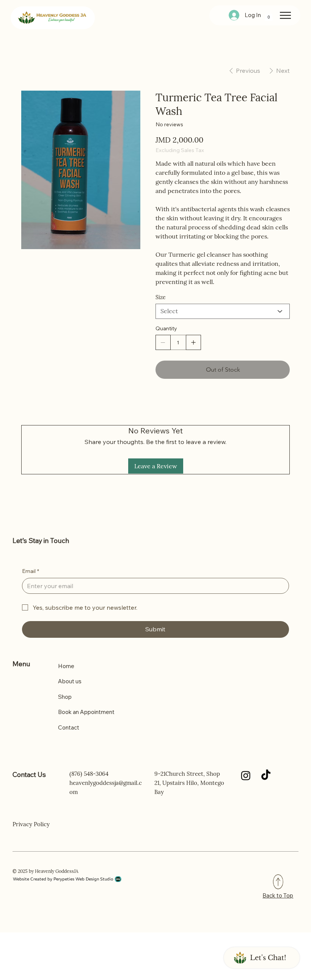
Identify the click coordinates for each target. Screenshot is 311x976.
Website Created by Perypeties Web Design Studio (63, 879)
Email (30, 571)
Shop (65, 696)
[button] (268, 15)
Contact (68, 727)
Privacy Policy (31, 824)
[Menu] (285, 15)
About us (70, 681)
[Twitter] (200, 402)
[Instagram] (246, 775)
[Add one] (193, 342)
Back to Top (277, 895)
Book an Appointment (86, 712)
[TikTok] (266, 775)
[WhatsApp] (161, 402)
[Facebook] (174, 402)
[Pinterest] (187, 402)
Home (66, 666)
